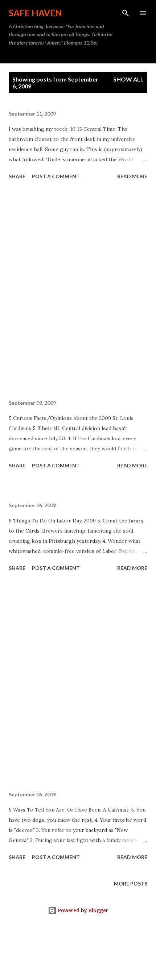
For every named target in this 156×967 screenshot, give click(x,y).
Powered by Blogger (82, 910)
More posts (130, 883)
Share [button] (17, 176)
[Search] (125, 13)
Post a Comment (56, 176)
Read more (132, 176)
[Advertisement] (78, 291)
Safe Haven (35, 13)
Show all (128, 79)
